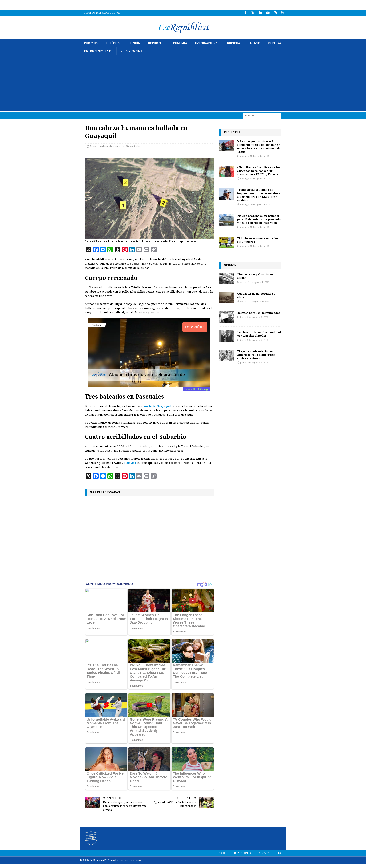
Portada (91, 43)
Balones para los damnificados (258, 313)
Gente (255, 43)
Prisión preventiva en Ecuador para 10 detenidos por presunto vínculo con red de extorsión (259, 219)
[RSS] (282, 13)
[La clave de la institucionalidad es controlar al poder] (226, 336)
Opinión (134, 43)
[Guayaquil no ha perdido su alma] (226, 297)
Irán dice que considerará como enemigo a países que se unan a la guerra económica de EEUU (259, 146)
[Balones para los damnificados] (226, 317)
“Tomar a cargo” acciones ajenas (255, 276)
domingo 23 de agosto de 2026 (255, 156)
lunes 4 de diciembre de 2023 (107, 146)
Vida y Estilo (131, 51)
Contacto (264, 853)
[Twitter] (253, 13)
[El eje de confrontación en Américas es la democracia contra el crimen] (226, 355)
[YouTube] (267, 13)
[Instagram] (275, 13)
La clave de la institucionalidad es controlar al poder (259, 333)
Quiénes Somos (242, 853)
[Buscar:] (262, 115)
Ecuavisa (130, 462)
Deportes (155, 43)
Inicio (221, 853)
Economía (179, 43)
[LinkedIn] (260, 13)
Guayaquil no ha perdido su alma (256, 295)
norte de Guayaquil (157, 406)
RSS (280, 853)
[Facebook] (245, 13)
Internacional (207, 43)
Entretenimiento (98, 51)
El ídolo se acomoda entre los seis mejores (258, 240)
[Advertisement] (183, 84)
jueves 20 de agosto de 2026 (254, 317)
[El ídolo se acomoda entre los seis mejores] (226, 242)
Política (113, 43)
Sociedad (234, 43)
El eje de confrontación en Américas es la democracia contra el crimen (256, 354)
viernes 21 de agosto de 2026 (254, 282)
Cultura (274, 43)
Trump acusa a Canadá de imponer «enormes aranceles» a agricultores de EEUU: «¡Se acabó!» (258, 195)
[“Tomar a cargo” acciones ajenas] (226, 278)
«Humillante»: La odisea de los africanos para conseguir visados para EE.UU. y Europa (258, 170)
